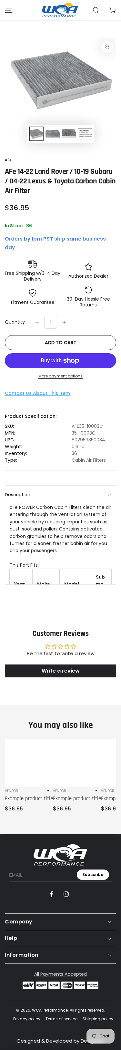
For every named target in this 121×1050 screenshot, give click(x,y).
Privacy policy (26, 1019)
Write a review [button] (61, 670)
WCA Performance (50, 1010)
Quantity (15, 322)
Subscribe (92, 874)
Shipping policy (98, 1019)
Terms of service (61, 1019)
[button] (95, 10)
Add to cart (60, 342)
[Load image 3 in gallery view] (69, 134)
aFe (8, 160)
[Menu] (8, 10)
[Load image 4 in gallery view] (85, 134)
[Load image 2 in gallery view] (52, 134)
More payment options (60, 376)
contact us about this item (37, 393)
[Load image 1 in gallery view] (36, 134)
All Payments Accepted (60, 974)
